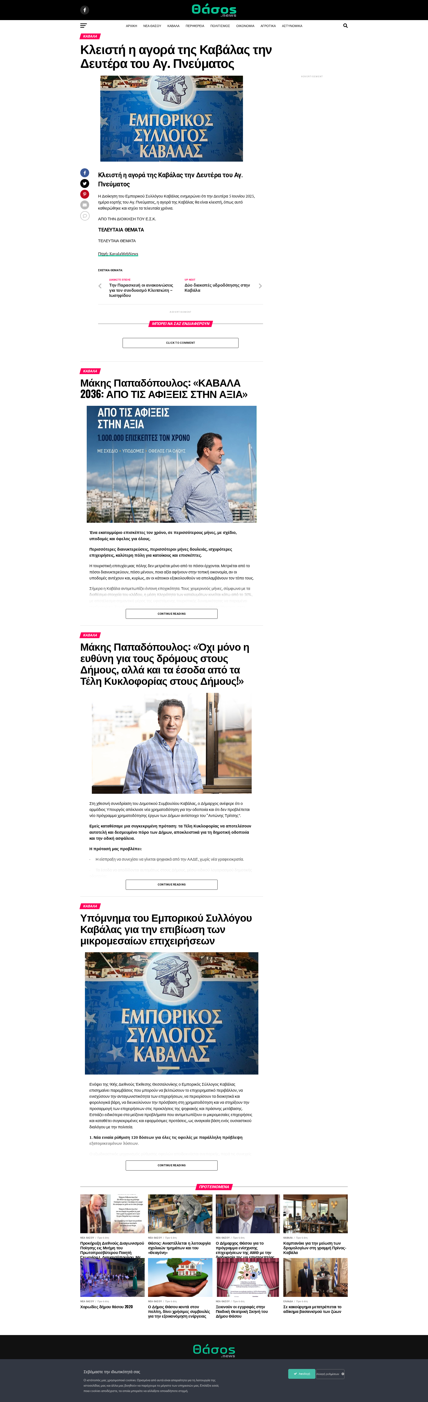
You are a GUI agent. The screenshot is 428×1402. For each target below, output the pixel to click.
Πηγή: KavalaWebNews (118, 253)
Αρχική (131, 25)
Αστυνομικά (292, 25)
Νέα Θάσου (152, 25)
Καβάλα (173, 25)
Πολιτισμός (220, 25)
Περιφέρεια (195, 25)
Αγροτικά (268, 25)
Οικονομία (245, 25)
